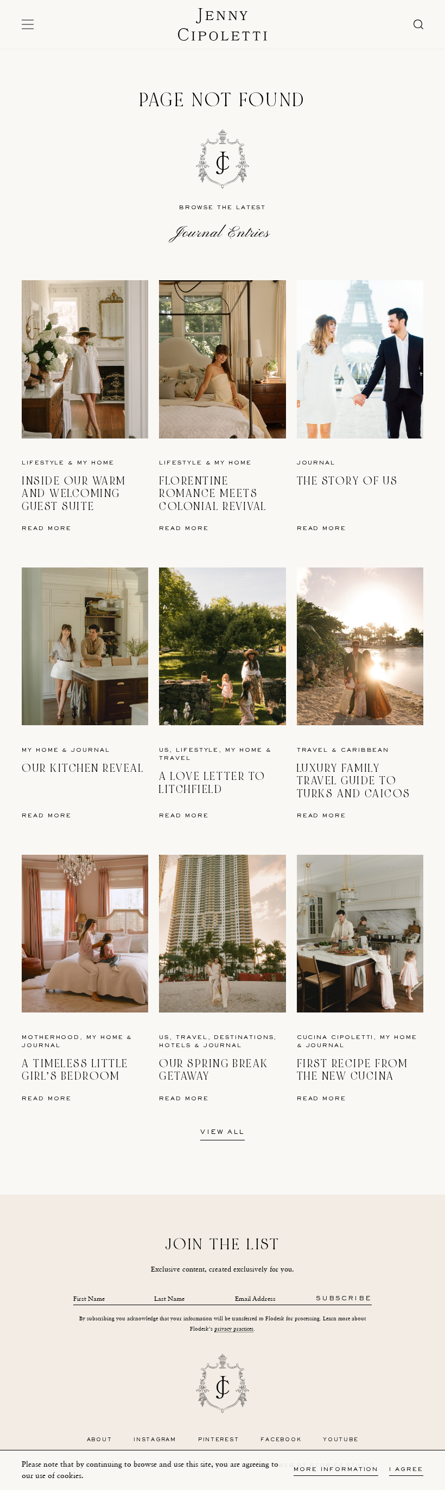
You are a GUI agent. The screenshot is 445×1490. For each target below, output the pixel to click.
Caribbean (365, 750)
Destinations (244, 1037)
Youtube (340, 1439)
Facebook (280, 1439)
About (99, 1439)
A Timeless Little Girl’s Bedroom (75, 1070)
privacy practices (233, 1329)
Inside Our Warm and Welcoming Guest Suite (74, 493)
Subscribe (344, 1299)
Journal (316, 463)
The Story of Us (347, 481)
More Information (336, 1469)
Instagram (155, 1439)
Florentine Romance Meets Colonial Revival (212, 493)
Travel (175, 758)
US (164, 750)
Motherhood (51, 1037)
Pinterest (218, 1439)
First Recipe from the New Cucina (352, 1070)
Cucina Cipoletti (335, 1037)
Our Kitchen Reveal (83, 768)
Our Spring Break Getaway (213, 1070)
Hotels (175, 1045)
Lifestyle (43, 463)
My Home (95, 463)
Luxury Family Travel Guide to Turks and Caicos (354, 781)
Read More (47, 528)
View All (222, 1133)
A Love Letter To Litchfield (212, 783)
